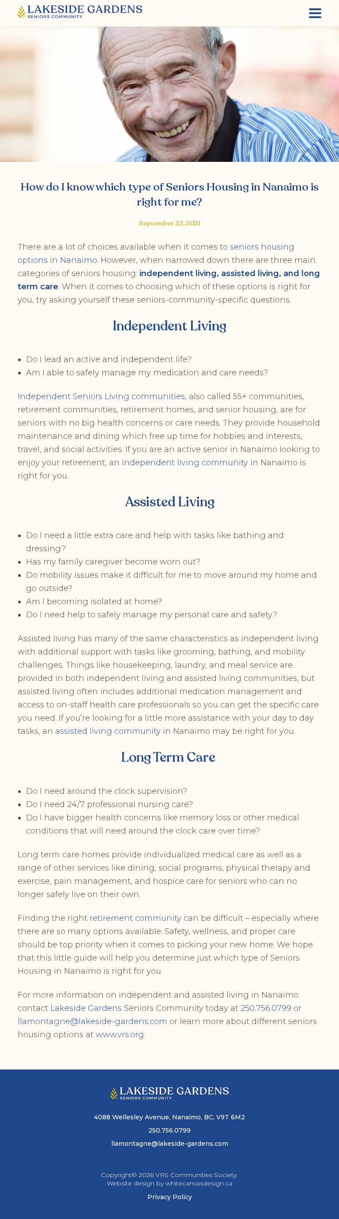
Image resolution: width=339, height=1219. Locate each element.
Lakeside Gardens (86, 1008)
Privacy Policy (169, 1197)
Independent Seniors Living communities (101, 396)
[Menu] (315, 13)
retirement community (135, 918)
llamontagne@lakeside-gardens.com (92, 1021)
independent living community (185, 462)
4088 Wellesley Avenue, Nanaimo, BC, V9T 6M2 (169, 1117)
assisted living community (108, 731)
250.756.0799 (266, 1008)
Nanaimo (78, 260)
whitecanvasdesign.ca (199, 1183)
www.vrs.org (120, 1035)
